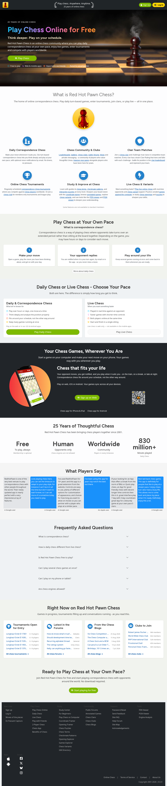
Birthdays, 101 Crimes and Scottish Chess (99, 648)
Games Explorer (66, 743)
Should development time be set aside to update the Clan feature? (60, 637)
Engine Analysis (145, 717)
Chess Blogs (91, 724)
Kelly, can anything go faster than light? (59, 648)
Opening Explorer (66, 739)
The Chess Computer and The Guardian (98, 637)
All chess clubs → (135, 654)
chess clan (124, 155)
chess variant (132, 192)
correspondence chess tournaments (35, 189)
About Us (156, 777)
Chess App (36, 728)
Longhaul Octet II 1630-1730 (17, 637)
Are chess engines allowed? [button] (52, 589)
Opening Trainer (66, 724)
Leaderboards (64, 155)
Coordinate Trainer (67, 721)
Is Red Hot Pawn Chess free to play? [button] (56, 557)
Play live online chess (144, 189)
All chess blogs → (95, 654)
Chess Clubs (91, 721)
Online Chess (109, 777)
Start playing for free (85, 690)
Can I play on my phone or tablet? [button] (55, 578)
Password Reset (119, 710)
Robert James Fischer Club (138, 632)
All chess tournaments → (17, 654)
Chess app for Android (97, 411)
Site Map (116, 724)
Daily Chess (37, 713)
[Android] (8, 764)
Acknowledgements (120, 728)
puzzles (159, 195)
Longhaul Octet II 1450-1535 (17, 645)
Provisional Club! (135, 643)
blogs (102, 155)
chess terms (81, 189)
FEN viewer (94, 197)
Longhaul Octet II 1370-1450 (17, 648)
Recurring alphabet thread (58, 641)
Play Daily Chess (42, 332)
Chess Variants (65, 746)
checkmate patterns (95, 189)
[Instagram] (21, 772)
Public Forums (92, 710)
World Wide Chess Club (138, 636)
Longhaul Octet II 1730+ (16, 634)
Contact (143, 777)
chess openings (146, 195)
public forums (93, 155)
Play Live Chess (124, 332)
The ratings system (55, 645)
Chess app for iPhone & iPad (72, 411)
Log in (8, 713)
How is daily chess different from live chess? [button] (60, 547)
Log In (160, 5)
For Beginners (65, 713)
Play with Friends (39, 721)
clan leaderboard (158, 160)
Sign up (9, 710)
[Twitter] (21, 763)
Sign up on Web (89, 397)
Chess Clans (91, 717)
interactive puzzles (66, 192)
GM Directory (65, 750)
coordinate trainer (73, 195)
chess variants (65, 197)
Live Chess (36, 717)
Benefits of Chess (39, 732)
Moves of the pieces (14, 717)
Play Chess (23, 58)
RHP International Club (138, 639)
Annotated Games (93, 713)
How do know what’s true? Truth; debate (59, 634)
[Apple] (8, 758)
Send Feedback (118, 713)
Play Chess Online (39, 710)
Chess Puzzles (65, 728)
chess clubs (82, 155)
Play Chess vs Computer (69, 717)
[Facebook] (21, 758)
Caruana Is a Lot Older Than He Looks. (99, 645)
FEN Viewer (144, 710)
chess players (30, 192)
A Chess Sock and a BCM (98, 641)
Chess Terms (64, 732)
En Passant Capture (14, 721)
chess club (8, 195)
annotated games (94, 195)
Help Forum (117, 721)
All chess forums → (55, 654)
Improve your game (81, 160)
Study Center (64, 710)
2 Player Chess (38, 724)
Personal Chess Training (138, 647)
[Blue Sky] (21, 768)
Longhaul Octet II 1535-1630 (17, 641)
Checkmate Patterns (67, 735)
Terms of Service (127, 777)
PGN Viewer (144, 713)
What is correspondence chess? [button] (54, 536)
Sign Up (146, 5)
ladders (74, 155)
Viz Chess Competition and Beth (98, 634)
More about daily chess (83, 271)
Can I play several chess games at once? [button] (58, 568)
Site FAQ (115, 717)
